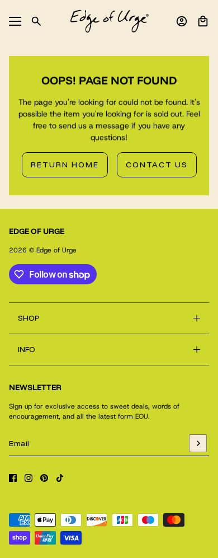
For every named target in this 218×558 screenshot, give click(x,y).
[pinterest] (44, 478)
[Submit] (198, 443)
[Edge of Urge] (109, 21)
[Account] (182, 21)
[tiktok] (60, 478)
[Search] (36, 21)
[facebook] (13, 478)
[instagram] (28, 478)
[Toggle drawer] (15, 21)
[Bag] (203, 21)
